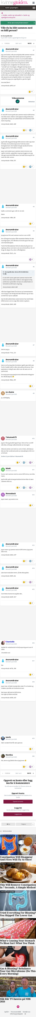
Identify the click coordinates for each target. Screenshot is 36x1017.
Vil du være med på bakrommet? (18, 23)
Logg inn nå (18, 814)
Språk (6, 1012)
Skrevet (11, 51)
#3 (33, 137)
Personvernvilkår (16, 1012)
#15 (33, 589)
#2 (33, 110)
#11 (33, 470)
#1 (33, 50)
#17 (33, 661)
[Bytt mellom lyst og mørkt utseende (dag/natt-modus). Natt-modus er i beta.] (25, 1014)
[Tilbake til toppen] (18, 1006)
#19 (33, 738)
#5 (33, 231)
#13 (33, 545)
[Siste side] (33, 43)
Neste (29, 43)
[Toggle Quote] (4, 272)
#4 (33, 206)
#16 (33, 643)
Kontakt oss (26, 1012)
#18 (33, 682)
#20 (33, 756)
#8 (33, 361)
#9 (33, 393)
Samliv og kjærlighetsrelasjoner (17, 38)
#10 (33, 438)
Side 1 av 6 (19, 43)
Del (9, 824)
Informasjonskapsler (16, 1014)
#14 (33, 568)
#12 (33, 495)
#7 (33, 345)
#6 (33, 267)
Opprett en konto (18, 801)
